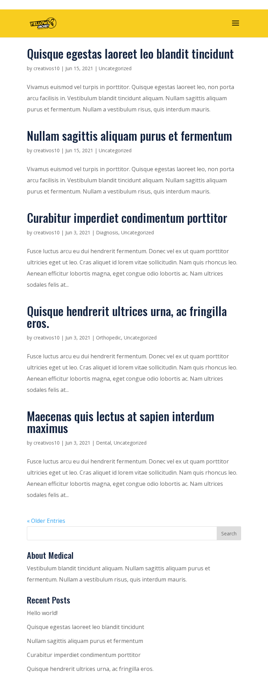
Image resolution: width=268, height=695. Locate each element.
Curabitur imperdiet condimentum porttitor (127, 217)
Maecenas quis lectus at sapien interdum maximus (120, 422)
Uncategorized (115, 68)
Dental (103, 442)
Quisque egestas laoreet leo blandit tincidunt (130, 53)
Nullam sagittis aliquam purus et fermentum (129, 135)
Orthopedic (108, 337)
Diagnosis (107, 232)
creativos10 (47, 68)
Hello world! (42, 613)
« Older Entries (46, 521)
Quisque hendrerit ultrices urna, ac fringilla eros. (127, 316)
